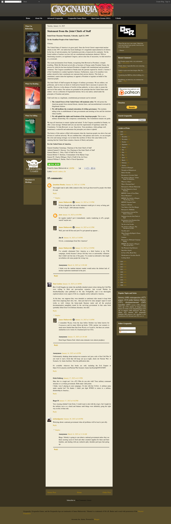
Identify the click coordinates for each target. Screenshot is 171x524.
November (125, 139)
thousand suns (132, 316)
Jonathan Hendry (59, 184)
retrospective (135, 297)
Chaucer (122, 50)
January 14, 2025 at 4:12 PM (84, 227)
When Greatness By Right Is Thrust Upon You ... (130, 234)
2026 (121, 132)
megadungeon (137, 309)
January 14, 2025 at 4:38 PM (72, 284)
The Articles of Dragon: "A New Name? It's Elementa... (130, 178)
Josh (60, 214)
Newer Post (51, 492)
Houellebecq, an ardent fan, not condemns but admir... (130, 80)
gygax (120, 299)
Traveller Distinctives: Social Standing (129, 189)
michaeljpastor (58, 419)
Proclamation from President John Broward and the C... (130, 221)
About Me (38, 18)
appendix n (139, 314)
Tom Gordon (57, 284)
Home (28, 18)
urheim (140, 316)
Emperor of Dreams (126, 205)
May (123, 155)
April (123, 157)
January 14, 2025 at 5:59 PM (84, 248)
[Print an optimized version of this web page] (53, 165)
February (124, 163)
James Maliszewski (65, 202)
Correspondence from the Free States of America (129, 212)
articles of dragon (136, 307)
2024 (121, 261)
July (123, 150)
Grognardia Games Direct (77, 18)
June (123, 152)
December (125, 136)
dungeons (130, 314)
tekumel (143, 305)
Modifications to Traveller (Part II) (130, 255)
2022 (121, 267)
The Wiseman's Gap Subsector (129, 248)
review (133, 305)
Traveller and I (125, 231)
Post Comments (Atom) (83, 500)
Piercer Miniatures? (126, 195)
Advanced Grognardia (55, 18)
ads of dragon (123, 310)
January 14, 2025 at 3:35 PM (84, 202)
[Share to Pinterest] (94, 168)
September (125, 144)
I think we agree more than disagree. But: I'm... (131, 70)
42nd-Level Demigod (127, 167)
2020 (121, 272)
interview (136, 310)
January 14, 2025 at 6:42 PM (71, 353)
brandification (122, 316)
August (124, 147)
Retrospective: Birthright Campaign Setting (130, 240)
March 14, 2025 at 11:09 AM (77, 265)
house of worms (123, 309)
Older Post (107, 492)
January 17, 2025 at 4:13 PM (73, 378)
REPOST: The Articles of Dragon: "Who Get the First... (130, 244)
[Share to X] (90, 168)
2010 (121, 280)
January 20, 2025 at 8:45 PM (73, 419)
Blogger (96, 519)
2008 (121, 285)
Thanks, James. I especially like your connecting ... (131, 66)
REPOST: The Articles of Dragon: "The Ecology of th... (130, 199)
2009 (121, 282)
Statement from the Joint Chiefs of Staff (69, 31)
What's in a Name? (126, 181)
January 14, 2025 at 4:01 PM (72, 215)
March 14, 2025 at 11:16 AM (77, 434)
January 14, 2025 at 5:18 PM (84, 319)
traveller (121, 304)
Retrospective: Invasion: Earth (129, 175)
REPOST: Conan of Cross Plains (130, 193)
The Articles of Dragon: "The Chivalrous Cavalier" (129, 227)
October (124, 142)
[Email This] (85, 168)
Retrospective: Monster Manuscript (130, 187)
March (124, 160)
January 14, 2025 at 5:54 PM (73, 237)
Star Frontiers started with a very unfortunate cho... (130, 62)
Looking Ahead (125, 258)
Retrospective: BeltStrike (128, 209)
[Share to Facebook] (92, 168)
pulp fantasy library (137, 299)
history (121, 297)
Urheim (118, 18)
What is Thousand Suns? (128, 184)
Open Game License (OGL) (101, 18)
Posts (122, 328)
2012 (121, 274)
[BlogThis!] (88, 168)
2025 (121, 134)
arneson (130, 312)
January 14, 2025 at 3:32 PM (75, 184)
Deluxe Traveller (125, 172)
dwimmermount (132, 302)
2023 (121, 264)
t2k (65, 171)
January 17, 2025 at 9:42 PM (68, 401)
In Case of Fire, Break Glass (128, 253)
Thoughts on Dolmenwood (128, 170)
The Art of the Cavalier (127, 224)
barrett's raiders (58, 171)
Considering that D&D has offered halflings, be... (131, 75)
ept (123, 307)
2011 (121, 277)
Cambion (123, 237)
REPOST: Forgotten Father (128, 202)
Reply (55, 193)
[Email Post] (79, 168)
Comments (124, 332)
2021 (121, 269)
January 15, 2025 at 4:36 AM (77, 337)
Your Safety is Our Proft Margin (130, 207)
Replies (57, 198)
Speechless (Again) (126, 250)
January (124, 165)
